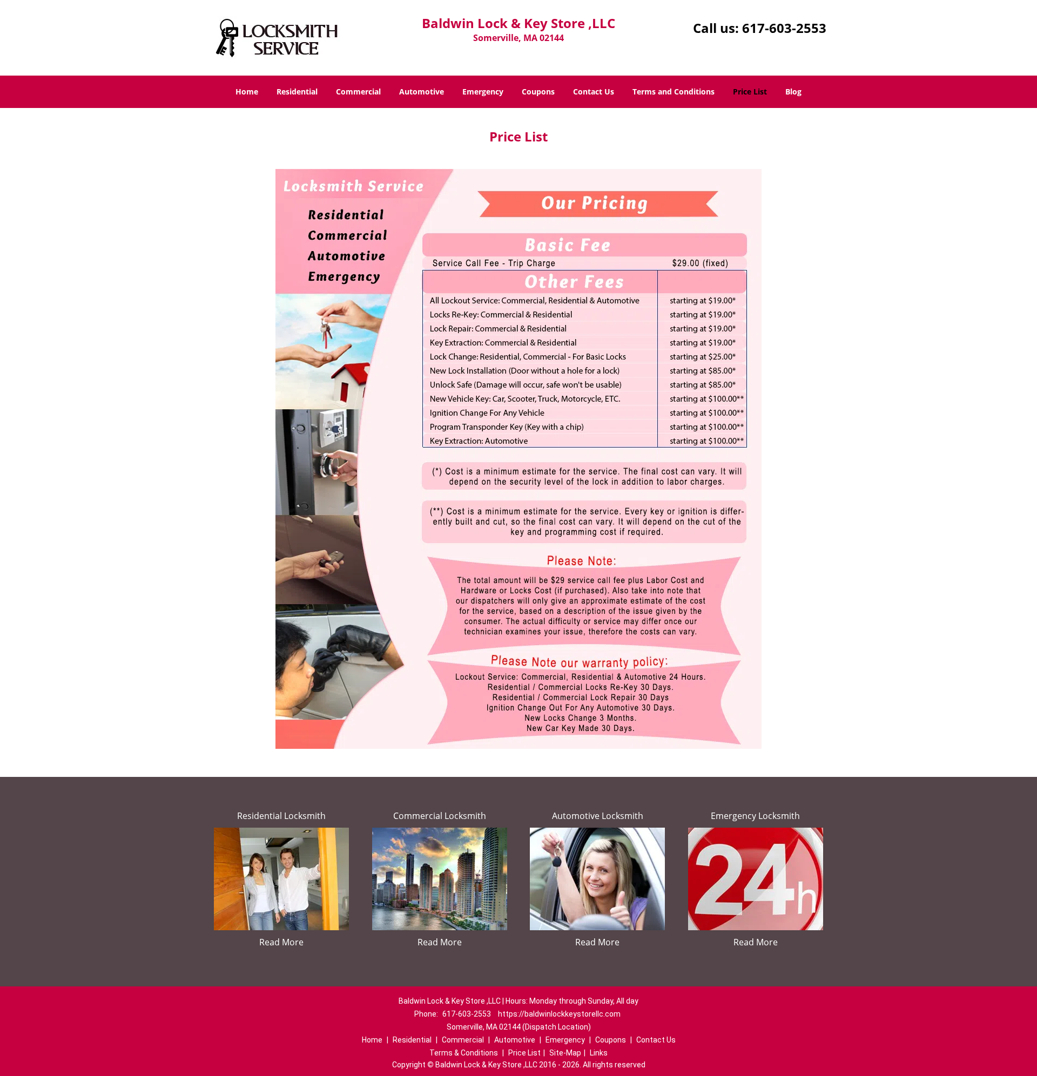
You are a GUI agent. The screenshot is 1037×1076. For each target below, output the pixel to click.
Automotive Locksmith (597, 816)
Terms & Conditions (463, 1052)
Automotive (421, 91)
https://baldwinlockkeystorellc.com (559, 1014)
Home (246, 91)
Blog (793, 91)
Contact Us (593, 91)
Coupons (538, 91)
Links (599, 1052)
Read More (281, 942)
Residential (297, 91)
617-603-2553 (784, 28)
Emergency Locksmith (755, 816)
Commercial (358, 91)
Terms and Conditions (673, 91)
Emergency (482, 91)
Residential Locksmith (281, 816)
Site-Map (565, 1052)
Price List (750, 91)
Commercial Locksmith (439, 816)
